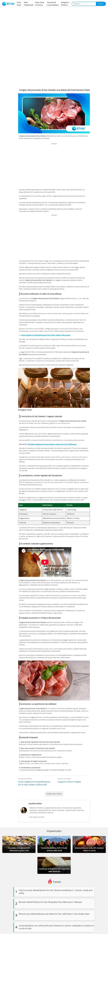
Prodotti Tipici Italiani (54, 794)
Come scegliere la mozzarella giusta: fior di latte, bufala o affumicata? (45, 335)
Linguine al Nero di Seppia (69, 782)
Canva (29, 410)
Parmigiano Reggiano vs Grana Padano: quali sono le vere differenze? (52, 444)
